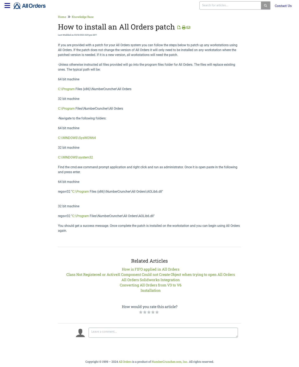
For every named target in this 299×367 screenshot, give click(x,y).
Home (62, 17)
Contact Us (283, 5)
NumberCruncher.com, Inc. (170, 362)
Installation (151, 290)
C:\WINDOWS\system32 (75, 157)
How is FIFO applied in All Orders (150, 269)
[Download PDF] (179, 27)
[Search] (266, 5)
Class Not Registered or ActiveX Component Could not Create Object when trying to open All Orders (150, 274)
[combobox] (230, 5)
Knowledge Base (83, 17)
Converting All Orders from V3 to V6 (150, 285)
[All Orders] (31, 3)
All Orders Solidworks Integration (150, 279)
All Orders (125, 362)
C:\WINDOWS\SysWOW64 (77, 138)
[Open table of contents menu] (8, 5)
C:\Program (66, 89)
